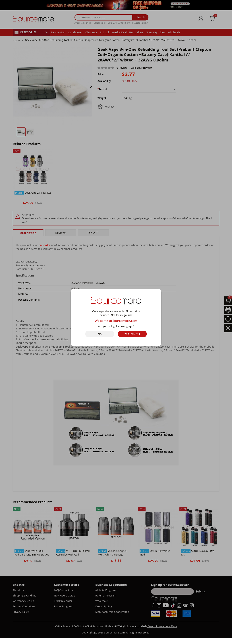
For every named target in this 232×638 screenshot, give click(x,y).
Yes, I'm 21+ (132, 334)
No (100, 334)
